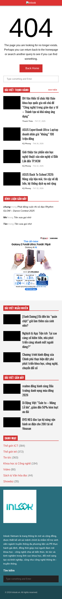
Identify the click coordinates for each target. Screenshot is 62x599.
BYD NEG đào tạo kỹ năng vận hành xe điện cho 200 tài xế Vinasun (38, 424)
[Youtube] (34, 529)
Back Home (32, 68)
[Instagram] (22, 529)
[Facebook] (10, 529)
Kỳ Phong (26, 144)
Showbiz (8, 481)
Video (6, 469)
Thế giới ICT (10, 445)
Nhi (5, 217)
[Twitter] (4, 529)
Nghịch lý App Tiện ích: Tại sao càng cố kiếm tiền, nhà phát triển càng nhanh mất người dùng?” (39, 340)
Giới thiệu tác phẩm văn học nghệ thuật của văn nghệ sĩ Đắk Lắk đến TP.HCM (40, 156)
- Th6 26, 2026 (37, 144)
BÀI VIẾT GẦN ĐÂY (14, 378)
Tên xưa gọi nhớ (22, 217)
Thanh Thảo (27, 121)
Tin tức (7, 457)
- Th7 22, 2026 (37, 188)
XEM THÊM (52, 90)
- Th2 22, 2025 (37, 166)
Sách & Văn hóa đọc (15, 475)
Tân (5, 224)
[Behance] (28, 529)
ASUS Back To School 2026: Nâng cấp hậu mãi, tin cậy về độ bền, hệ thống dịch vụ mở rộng (40, 179)
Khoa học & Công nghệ (17, 463)
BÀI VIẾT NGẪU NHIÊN (16, 308)
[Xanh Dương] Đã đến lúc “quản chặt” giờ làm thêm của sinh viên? (39, 321)
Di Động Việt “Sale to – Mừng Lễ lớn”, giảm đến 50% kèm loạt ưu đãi (40, 407)
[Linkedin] (40, 529)
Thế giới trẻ (10, 451)
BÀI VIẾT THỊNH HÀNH (17, 90)
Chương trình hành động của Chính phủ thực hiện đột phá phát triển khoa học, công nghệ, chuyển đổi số (40, 361)
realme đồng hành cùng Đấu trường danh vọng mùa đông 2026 (38, 390)
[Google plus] (16, 529)
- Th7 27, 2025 (39, 121)
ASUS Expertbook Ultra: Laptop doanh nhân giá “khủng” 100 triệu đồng (40, 134)
